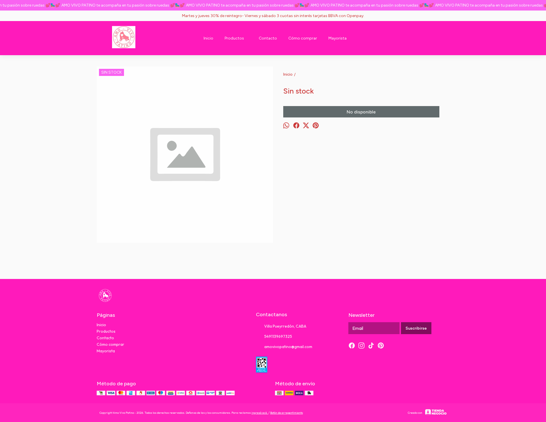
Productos (234, 38)
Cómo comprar (302, 38)
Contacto (268, 38)
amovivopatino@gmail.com (288, 346)
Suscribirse (416, 328)
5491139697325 (278, 336)
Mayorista (337, 38)
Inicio (208, 38)
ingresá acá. (259, 413)
